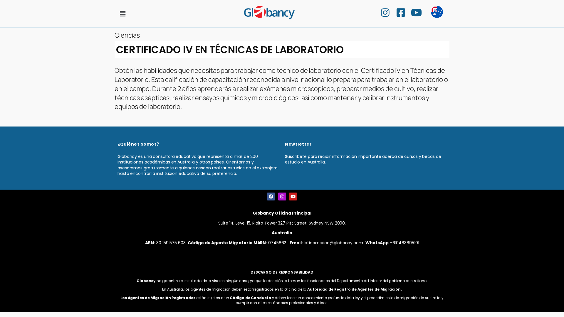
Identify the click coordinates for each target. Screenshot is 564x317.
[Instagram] (282, 196)
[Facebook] (271, 196)
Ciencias (127, 35)
